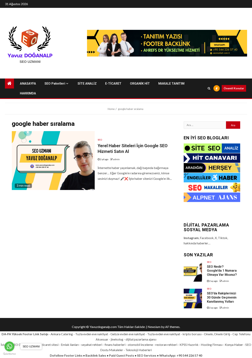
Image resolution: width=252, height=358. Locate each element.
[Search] (209, 88)
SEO (100, 139)
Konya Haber (234, 344)
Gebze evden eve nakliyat (127, 334)
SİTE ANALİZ (87, 83)
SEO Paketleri (54, 83)
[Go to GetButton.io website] (9, 354)
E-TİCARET (113, 83)
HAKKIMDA (28, 93)
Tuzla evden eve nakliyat (91, 334)
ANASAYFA (28, 83)
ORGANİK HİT (140, 83)
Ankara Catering (62, 334)
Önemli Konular (234, 88)
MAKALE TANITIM (171, 83)
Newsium (154, 327)
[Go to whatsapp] (9, 346)
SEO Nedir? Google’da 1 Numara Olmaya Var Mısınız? (222, 271)
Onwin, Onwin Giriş (217, 334)
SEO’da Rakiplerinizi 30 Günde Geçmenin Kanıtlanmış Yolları (221, 297)
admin (116, 159)
